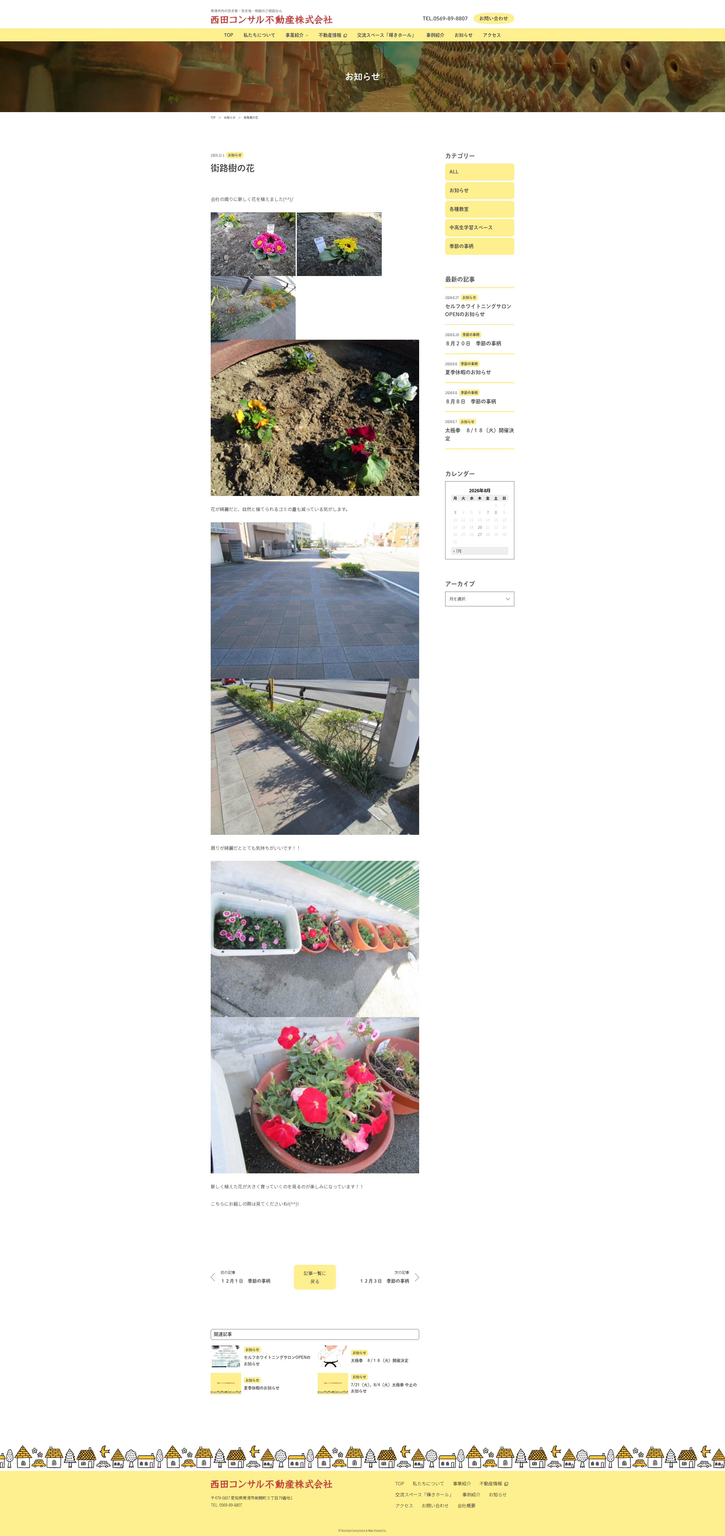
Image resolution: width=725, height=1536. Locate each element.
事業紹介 (294, 35)
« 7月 (457, 551)
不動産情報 (330, 35)
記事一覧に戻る (315, 1277)
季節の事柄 (461, 246)
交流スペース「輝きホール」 (386, 35)
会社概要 (466, 1505)
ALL (454, 171)
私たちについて (259, 35)
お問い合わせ (435, 1505)
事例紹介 (435, 35)
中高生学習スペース (471, 227)
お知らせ (464, 35)
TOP (228, 35)
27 (480, 534)
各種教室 (459, 209)
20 (480, 527)
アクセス (492, 35)
